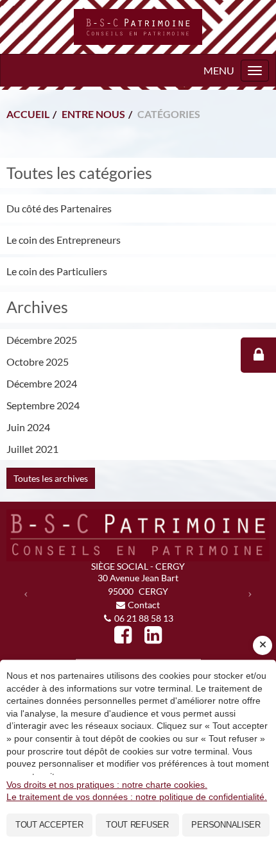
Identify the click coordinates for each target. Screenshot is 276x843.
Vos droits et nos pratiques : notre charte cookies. (106, 784)
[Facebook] (123, 635)
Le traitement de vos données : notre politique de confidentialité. (136, 797)
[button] (26, 593)
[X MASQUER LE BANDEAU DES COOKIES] (262, 645)
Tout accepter (49, 825)
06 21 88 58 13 (143, 618)
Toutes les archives (50, 478)
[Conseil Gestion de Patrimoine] (138, 27)
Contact (144, 604)
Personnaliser (226, 825)
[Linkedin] (153, 635)
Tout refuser (137, 825)
